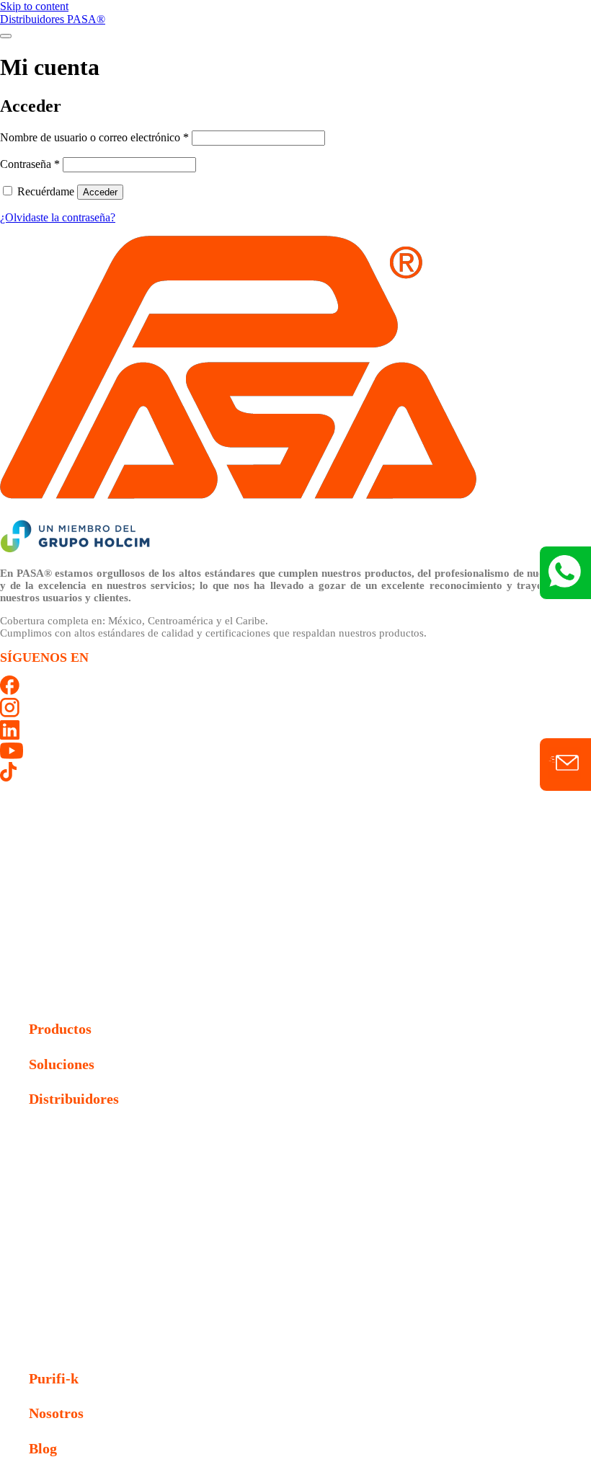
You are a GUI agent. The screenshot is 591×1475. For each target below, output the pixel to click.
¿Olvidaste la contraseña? (57, 217)
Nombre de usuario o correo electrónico (94, 137)
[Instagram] (9, 713)
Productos (60, 1029)
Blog (43, 1448)
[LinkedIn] (9, 736)
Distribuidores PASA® (52, 19)
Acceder (100, 192)
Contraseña (30, 164)
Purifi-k (54, 1378)
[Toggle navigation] (6, 36)
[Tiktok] (8, 777)
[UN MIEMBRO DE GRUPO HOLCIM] (75, 550)
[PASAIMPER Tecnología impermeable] (238, 512)
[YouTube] (11, 755)
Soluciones (61, 1064)
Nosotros (56, 1413)
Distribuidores (74, 1099)
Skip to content (34, 6)
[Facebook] (9, 691)
